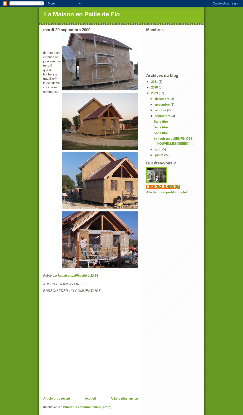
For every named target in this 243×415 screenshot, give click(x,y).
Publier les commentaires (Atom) (87, 407)
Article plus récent (56, 398)
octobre (161, 110)
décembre (162, 99)
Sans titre (161, 121)
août (158, 149)
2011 (155, 82)
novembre (163, 104)
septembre (163, 116)
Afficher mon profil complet (166, 192)
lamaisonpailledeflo (165, 186)
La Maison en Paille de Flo (82, 14)
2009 (155, 93)
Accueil (90, 398)
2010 (155, 87)
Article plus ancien (124, 398)
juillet (159, 155)
